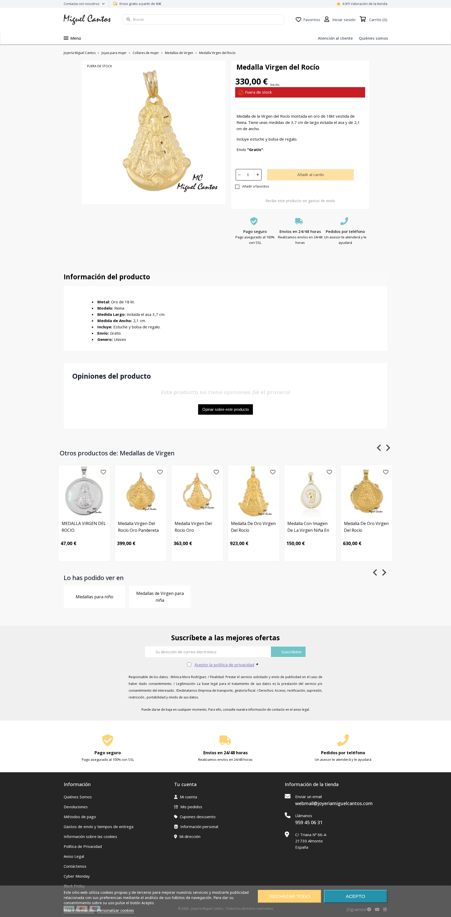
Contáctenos (75, 866)
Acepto (355, 896)
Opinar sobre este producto (225, 409)
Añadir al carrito (310, 174)
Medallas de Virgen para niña (160, 596)
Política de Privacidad (83, 846)
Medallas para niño (94, 597)
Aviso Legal (74, 856)
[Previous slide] (379, 447)
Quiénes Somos (78, 796)
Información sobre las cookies (90, 836)
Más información (79, 910)
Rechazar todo (289, 896)
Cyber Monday (77, 876)
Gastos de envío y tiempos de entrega (98, 826)
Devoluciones (76, 806)
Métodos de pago (80, 816)
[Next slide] (387, 447)
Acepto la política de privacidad (224, 665)
